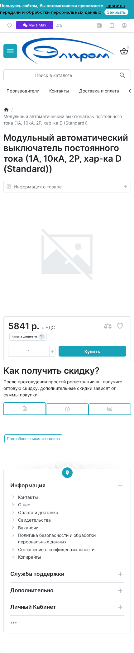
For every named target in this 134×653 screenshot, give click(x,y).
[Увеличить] (52, 351)
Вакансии (28, 527)
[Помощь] (112, 25)
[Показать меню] (10, 51)
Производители (23, 90)
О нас (24, 504)
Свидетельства (34, 520)
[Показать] (67, 472)
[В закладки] (120, 326)
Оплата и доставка (38, 512)
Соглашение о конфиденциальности (56, 549)
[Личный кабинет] (124, 25)
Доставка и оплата (99, 90)
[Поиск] (122, 75)
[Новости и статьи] (99, 25)
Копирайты (29, 557)
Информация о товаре (38, 186)
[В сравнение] (108, 326)
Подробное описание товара (33, 438)
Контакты (59, 90)
